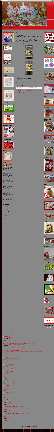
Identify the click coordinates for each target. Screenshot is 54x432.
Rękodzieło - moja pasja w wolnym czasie (11, 374)
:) (4, 421)
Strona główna (29, 90)
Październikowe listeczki (8, 368)
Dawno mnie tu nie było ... (8, 407)
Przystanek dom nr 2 (8, 365)
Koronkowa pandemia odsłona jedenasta (11, 358)
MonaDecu (6, 378)
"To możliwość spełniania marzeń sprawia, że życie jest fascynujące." (17, 413)
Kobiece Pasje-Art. (7, 385)
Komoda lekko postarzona (8, 361)
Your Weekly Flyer (7, 354)
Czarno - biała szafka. (8, 393)
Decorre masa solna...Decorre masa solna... (12, 350)
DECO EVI (6, 399)
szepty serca (10, 164)
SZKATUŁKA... (6, 400)
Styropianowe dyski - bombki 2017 (10, 382)
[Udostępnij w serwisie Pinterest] (38, 87)
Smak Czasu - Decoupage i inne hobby (11, 381)
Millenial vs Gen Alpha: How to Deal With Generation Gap (14, 344)
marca (7, 209)
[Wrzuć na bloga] (36, 87)
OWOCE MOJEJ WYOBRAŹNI (9, 371)
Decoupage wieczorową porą (9, 364)
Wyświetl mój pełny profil (8, 202)
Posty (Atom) (23, 92)
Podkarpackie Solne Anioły (9, 402)
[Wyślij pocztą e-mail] (35, 87)
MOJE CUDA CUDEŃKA (8, 367)
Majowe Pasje (6, 336)
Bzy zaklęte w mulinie (8, 337)
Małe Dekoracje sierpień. (8, 333)
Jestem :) (18, 32)
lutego (7, 211)
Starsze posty (39, 90)
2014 (6, 218)
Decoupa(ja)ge (7, 416)
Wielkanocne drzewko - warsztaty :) (10, 375)
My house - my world (8, 392)
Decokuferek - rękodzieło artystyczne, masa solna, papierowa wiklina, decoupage (19, 343)
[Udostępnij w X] (37, 87)
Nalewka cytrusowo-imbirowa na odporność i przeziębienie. (14, 347)
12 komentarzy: (31, 87)
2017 (6, 206)
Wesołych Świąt (7, 410)
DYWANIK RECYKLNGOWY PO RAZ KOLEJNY (11, 414)
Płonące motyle (7, 357)
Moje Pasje (6, 409)
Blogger (36, 426)
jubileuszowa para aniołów (9, 403)
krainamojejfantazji (8, 388)
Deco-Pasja (6, 360)
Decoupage (6, 420)
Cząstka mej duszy (7, 395)
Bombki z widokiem (7, 379)
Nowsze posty (18, 90)
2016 (6, 215)
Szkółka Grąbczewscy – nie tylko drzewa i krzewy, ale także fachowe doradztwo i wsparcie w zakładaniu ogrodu (23, 351)
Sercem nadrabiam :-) (8, 372)
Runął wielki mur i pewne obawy (10, 396)
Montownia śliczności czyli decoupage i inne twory (13, 406)
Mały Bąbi (6, 389)
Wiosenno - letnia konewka (9, 386)
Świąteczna (6, 340)
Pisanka (5, 417)
